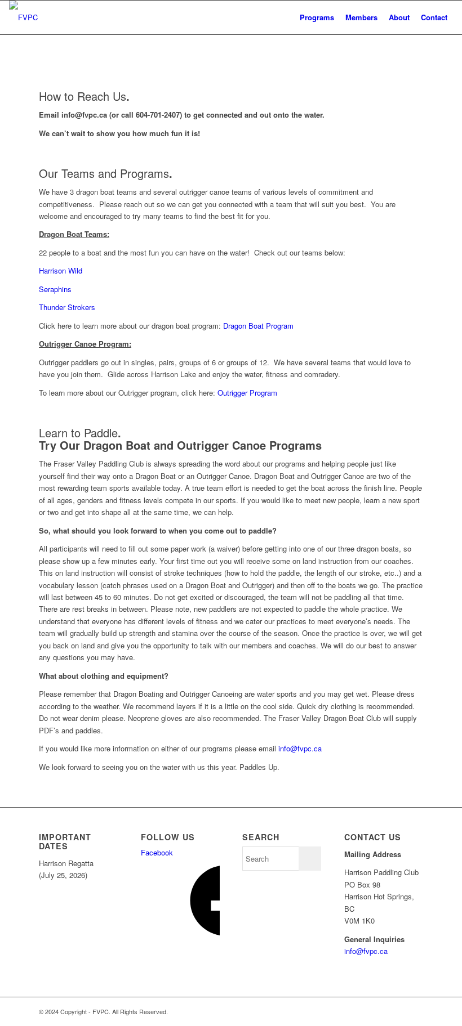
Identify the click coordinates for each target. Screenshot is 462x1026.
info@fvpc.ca (301, 748)
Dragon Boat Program (258, 325)
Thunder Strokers (67, 307)
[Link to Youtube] (397, 1011)
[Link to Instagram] (414, 1011)
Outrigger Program (247, 392)
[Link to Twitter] (364, 1011)
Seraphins (55, 289)
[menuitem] (317, 17)
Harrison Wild (60, 270)
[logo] (23, 17)
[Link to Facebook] (380, 1011)
